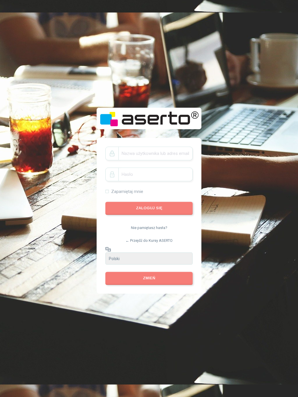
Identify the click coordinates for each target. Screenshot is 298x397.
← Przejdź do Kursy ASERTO (149, 240)
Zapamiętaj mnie (127, 191)
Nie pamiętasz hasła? (149, 228)
